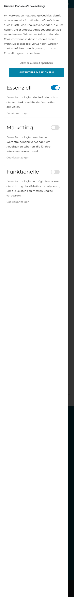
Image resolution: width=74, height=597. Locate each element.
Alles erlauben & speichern (36, 63)
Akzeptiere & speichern (36, 72)
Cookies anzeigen (18, 113)
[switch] (55, 87)
